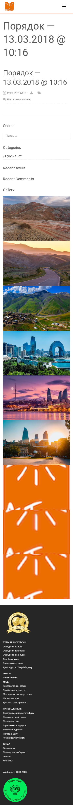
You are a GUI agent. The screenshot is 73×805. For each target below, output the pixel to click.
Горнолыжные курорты (14, 725)
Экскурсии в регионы (14, 650)
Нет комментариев (18, 99)
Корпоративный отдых (14, 686)
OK (10, 798)
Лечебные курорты (13, 729)
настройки (11, 790)
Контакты (8, 760)
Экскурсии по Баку (13, 646)
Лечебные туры (11, 659)
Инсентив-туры (11, 698)
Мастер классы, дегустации (17, 694)
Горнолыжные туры (13, 663)
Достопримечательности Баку (18, 713)
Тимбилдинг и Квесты (14, 690)
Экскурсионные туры (14, 655)
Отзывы (7, 756)
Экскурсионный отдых (14, 717)
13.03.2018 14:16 (16, 93)
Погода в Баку (10, 734)
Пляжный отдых (11, 721)
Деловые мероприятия (14, 702)
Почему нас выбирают (14, 752)
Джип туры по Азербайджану (17, 667)
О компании (9, 748)
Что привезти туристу (14, 738)
